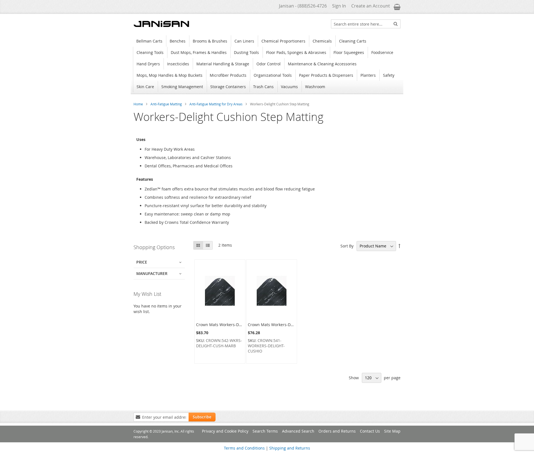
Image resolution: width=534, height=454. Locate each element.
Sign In (339, 6)
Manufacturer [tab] (151, 273)
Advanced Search (298, 431)
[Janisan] (161, 24)
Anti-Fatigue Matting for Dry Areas (216, 104)
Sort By (346, 246)
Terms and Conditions (244, 448)
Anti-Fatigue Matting (166, 104)
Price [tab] (141, 262)
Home (139, 104)
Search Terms (265, 431)
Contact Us (370, 431)
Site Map (392, 431)
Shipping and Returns (289, 448)
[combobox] (365, 23)
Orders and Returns (337, 431)
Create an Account (370, 6)
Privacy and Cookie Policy (225, 431)
